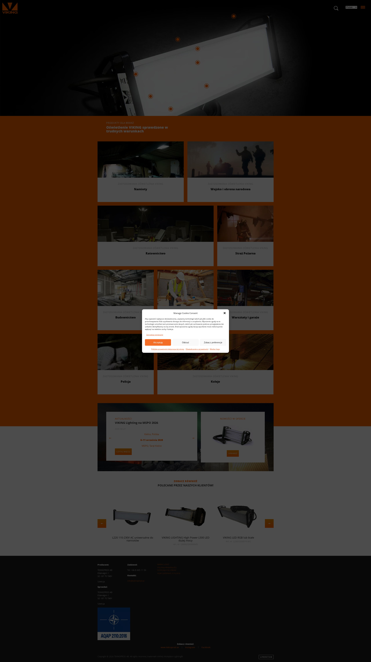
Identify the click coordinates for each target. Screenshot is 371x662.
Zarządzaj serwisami (154, 335)
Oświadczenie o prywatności (197, 349)
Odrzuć (185, 342)
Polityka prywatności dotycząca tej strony (167, 349)
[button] (224, 313)
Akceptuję (158, 342)
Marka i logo (215, 349)
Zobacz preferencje (213, 342)
